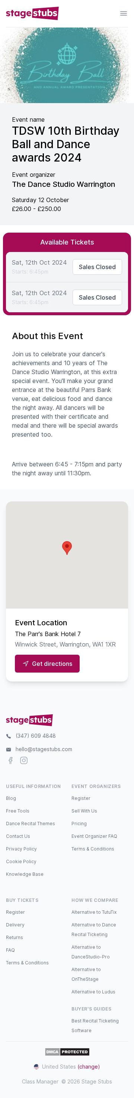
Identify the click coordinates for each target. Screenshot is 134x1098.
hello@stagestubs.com (44, 749)
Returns (14, 937)
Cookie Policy (21, 861)
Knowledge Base (25, 874)
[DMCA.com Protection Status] (67, 1051)
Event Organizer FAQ (94, 836)
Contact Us (18, 836)
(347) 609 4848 (36, 735)
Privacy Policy (21, 849)
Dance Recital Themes (30, 823)
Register (80, 798)
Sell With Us (84, 811)
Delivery (15, 925)
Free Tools (17, 811)
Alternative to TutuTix (94, 912)
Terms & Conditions (92, 849)
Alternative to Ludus (93, 992)
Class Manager (40, 1081)
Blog (11, 798)
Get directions (52, 663)
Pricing (79, 823)
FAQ (10, 950)
